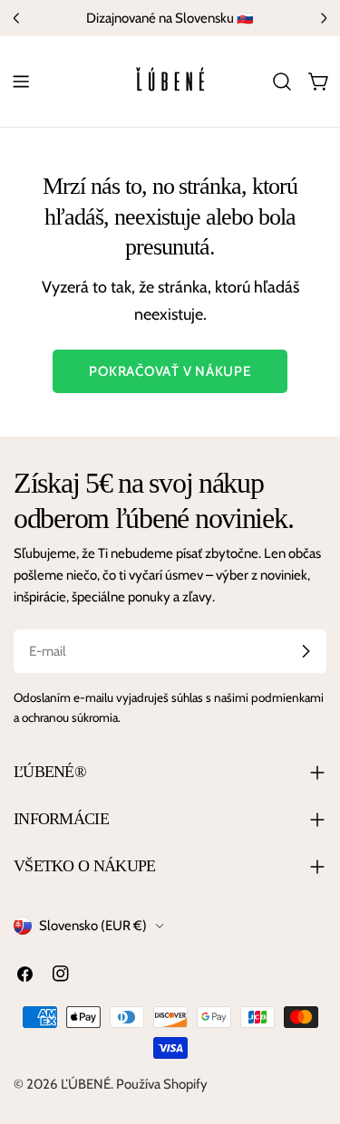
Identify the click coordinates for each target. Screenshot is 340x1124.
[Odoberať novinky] (306, 651)
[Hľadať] (282, 81)
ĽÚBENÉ (86, 1084)
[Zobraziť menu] (21, 81)
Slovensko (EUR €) (93, 925)
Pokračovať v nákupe (169, 371)
